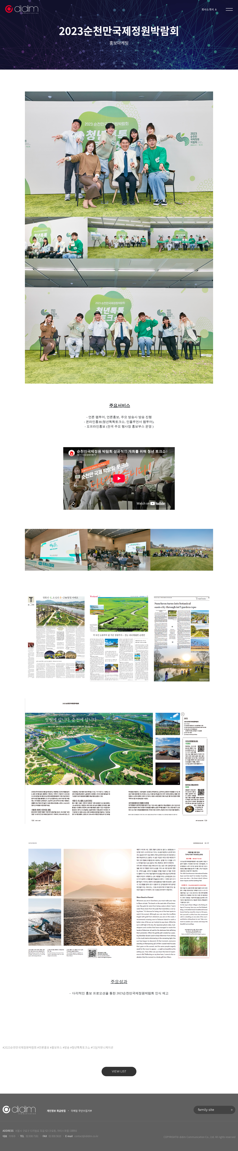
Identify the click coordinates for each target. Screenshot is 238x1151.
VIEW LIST (119, 1071)
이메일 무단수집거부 (81, 1110)
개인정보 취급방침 (56, 1110)
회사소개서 (208, 9)
